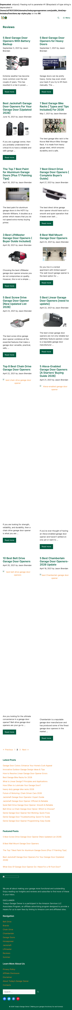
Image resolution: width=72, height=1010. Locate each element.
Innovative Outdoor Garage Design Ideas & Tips (24, 769)
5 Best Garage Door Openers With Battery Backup (16, 41)
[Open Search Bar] (58, 18)
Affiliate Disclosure (11, 973)
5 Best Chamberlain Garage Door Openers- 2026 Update (54, 561)
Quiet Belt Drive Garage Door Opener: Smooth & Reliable (28, 805)
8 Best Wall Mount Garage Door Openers (53, 236)
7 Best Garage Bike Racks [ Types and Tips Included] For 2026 (54, 106)
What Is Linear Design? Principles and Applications (25, 781)
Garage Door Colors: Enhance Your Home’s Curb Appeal (27, 765)
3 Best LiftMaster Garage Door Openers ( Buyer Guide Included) (17, 238)
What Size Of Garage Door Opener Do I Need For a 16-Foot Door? (32, 867)
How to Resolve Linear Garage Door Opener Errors (25, 773)
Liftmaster (7, 949)
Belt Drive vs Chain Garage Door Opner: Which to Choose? (29, 809)
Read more (9, 92)
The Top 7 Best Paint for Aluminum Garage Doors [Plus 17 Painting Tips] (17, 173)
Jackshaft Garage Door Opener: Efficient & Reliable (25, 801)
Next (25, 750)
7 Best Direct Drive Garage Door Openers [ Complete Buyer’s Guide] (54, 173)
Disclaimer (7, 977)
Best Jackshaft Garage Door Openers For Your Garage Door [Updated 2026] (17, 108)
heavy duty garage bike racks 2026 (18, 789)
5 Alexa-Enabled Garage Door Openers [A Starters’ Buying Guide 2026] (53, 371)
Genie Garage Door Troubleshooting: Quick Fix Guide (26, 817)
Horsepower (8, 941)
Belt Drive (7, 921)
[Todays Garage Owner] (4, 18)
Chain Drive (8, 929)
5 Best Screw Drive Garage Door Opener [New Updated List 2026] (16, 302)
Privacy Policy (9, 969)
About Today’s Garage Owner (16, 981)
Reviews (6, 953)
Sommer (6, 957)
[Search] (38, 991)
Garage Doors (9, 937)
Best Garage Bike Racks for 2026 (17, 777)
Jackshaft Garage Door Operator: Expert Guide (23, 797)
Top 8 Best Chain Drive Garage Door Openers (17, 368)
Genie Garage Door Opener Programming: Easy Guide (26, 821)
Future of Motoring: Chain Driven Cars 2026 (22, 793)
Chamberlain (8, 933)
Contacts (7, 985)
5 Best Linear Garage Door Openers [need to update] (54, 300)
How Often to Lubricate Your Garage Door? (22, 785)
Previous (8, 750)
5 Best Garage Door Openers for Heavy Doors (52, 41)
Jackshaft (7, 945)
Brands (6, 925)
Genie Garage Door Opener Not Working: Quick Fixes (26, 813)
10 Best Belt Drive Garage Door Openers (16, 560)
